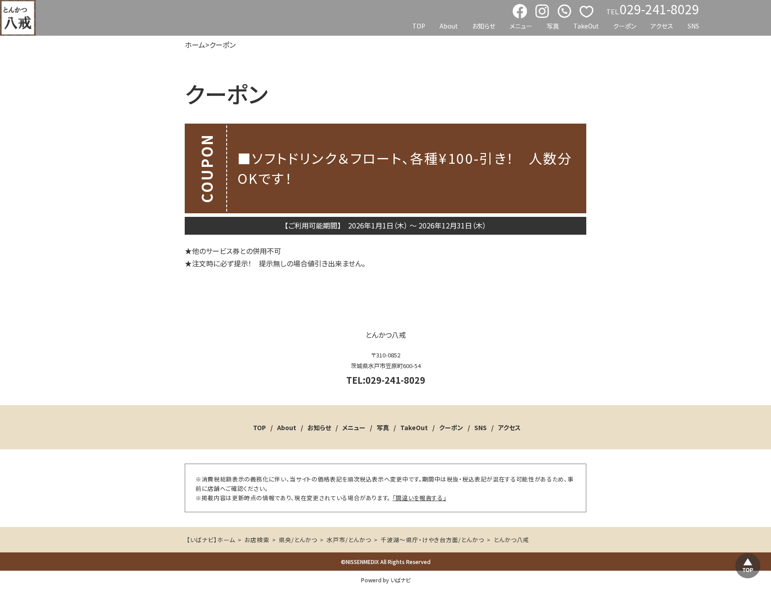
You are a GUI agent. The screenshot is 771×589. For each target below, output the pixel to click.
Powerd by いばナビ (385, 580)
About (448, 25)
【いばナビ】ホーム (211, 539)
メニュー (521, 25)
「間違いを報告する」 (420, 498)
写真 (553, 25)
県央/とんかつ (298, 539)
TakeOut (586, 25)
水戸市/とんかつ (349, 539)
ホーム (195, 44)
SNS (693, 25)
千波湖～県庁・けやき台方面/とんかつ (432, 539)
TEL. (652, 9)
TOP (418, 25)
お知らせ (483, 25)
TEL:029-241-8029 (385, 379)
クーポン (624, 25)
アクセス (662, 25)
